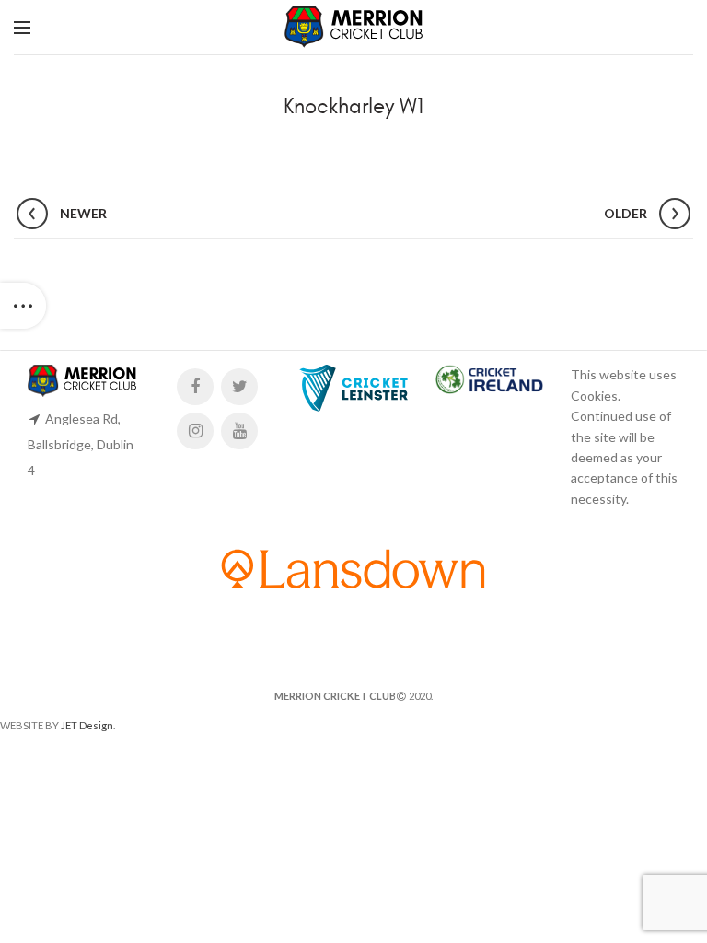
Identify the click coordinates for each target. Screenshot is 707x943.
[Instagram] (195, 431)
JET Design (87, 725)
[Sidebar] (23, 306)
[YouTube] (239, 431)
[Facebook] (195, 386)
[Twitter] (239, 386)
